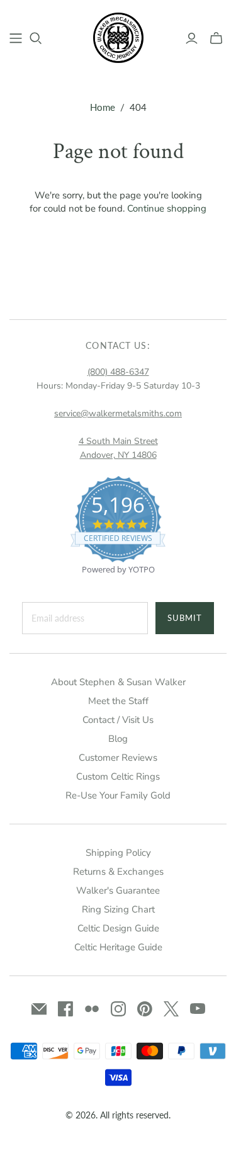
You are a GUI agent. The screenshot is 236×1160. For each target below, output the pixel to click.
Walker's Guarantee (118, 890)
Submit (184, 618)
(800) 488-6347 (118, 372)
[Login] (191, 38)
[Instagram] (118, 1008)
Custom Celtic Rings (118, 776)
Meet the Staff (118, 701)
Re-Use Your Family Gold (118, 795)
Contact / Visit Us (118, 720)
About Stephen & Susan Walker (118, 682)
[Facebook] (65, 1008)
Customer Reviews (118, 757)
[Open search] (36, 38)
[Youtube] (197, 1008)
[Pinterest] (144, 1008)
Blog (118, 738)
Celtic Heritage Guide (118, 947)
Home (102, 107)
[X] (171, 1008)
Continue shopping (166, 208)
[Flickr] (91, 1008)
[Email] (39, 1008)
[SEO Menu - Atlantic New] (15, 38)
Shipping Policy (118, 852)
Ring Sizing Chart (118, 909)
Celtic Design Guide (118, 928)
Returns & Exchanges (118, 871)
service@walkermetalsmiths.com (118, 413)
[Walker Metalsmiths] (118, 36)
